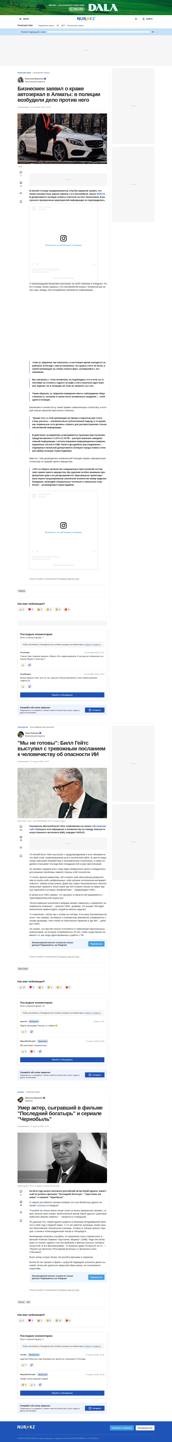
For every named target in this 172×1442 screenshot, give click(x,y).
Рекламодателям (145, 1428)
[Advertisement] (86, 50)
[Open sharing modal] (21, 193)
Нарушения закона (46, 25)
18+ (28, 1302)
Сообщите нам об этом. (68, 579)
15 (60, 1320)
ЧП (58, 25)
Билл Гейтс (23, 969)
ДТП (63, 25)
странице (41, 1205)
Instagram (96, 710)
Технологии (23, 727)
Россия (21, 1302)
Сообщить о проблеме (122, 1428)
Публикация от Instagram (63, 278)
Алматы (22, 591)
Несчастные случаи (75, 25)
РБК (44, 1222)
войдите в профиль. (93, 644)
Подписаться (96, 944)
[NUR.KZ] (86, 19)
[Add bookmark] (21, 201)
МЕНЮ (26, 19)
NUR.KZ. (101, 194)
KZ (136, 19)
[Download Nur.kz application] (86, 7)
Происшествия (25, 25)
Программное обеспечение (42, 727)
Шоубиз (21, 1092)
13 (24, 987)
